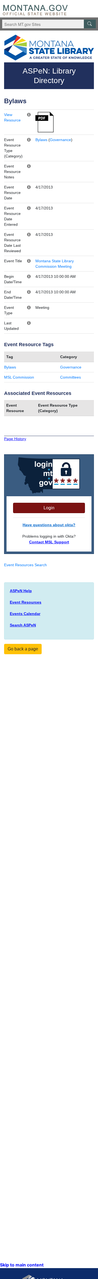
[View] (44, 122)
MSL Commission (19, 377)
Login (49, 507)
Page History (15, 439)
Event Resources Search (25, 565)
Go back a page (23, 649)
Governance (60, 140)
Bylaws (41, 140)
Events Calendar (25, 613)
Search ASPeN (23, 625)
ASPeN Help (21, 591)
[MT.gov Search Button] (90, 24)
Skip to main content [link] (22, 1265)
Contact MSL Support (49, 542)
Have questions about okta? (49, 525)
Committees (70, 377)
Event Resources (25, 602)
